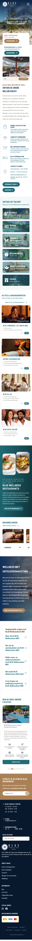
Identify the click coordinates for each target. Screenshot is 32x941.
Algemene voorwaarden (12, 927)
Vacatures (4, 873)
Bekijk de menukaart (12, 508)
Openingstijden (10, 184)
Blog (3, 889)
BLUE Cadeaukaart (7, 870)
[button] (16, 637)
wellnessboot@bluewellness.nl (18, 175)
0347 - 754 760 (16, 172)
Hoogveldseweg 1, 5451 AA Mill (18, 169)
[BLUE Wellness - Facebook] (6, 908)
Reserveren (10, 41)
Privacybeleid (17, 930)
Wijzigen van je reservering (9, 875)
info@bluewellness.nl (10, 820)
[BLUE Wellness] (9, 4)
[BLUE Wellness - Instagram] (3, 908)
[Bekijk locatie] (16, 714)
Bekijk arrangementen (13, 610)
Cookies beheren (9, 930)
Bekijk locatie (16, 762)
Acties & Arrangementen (8, 867)
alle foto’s (24, 78)
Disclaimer (24, 930)
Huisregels (4, 898)
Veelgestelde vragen (7, 895)
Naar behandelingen (9, 525)
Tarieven (8, 190)
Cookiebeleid (22, 927)
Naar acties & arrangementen (15, 302)
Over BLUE (4, 892)
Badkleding (5, 878)
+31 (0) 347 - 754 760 (11, 806)
